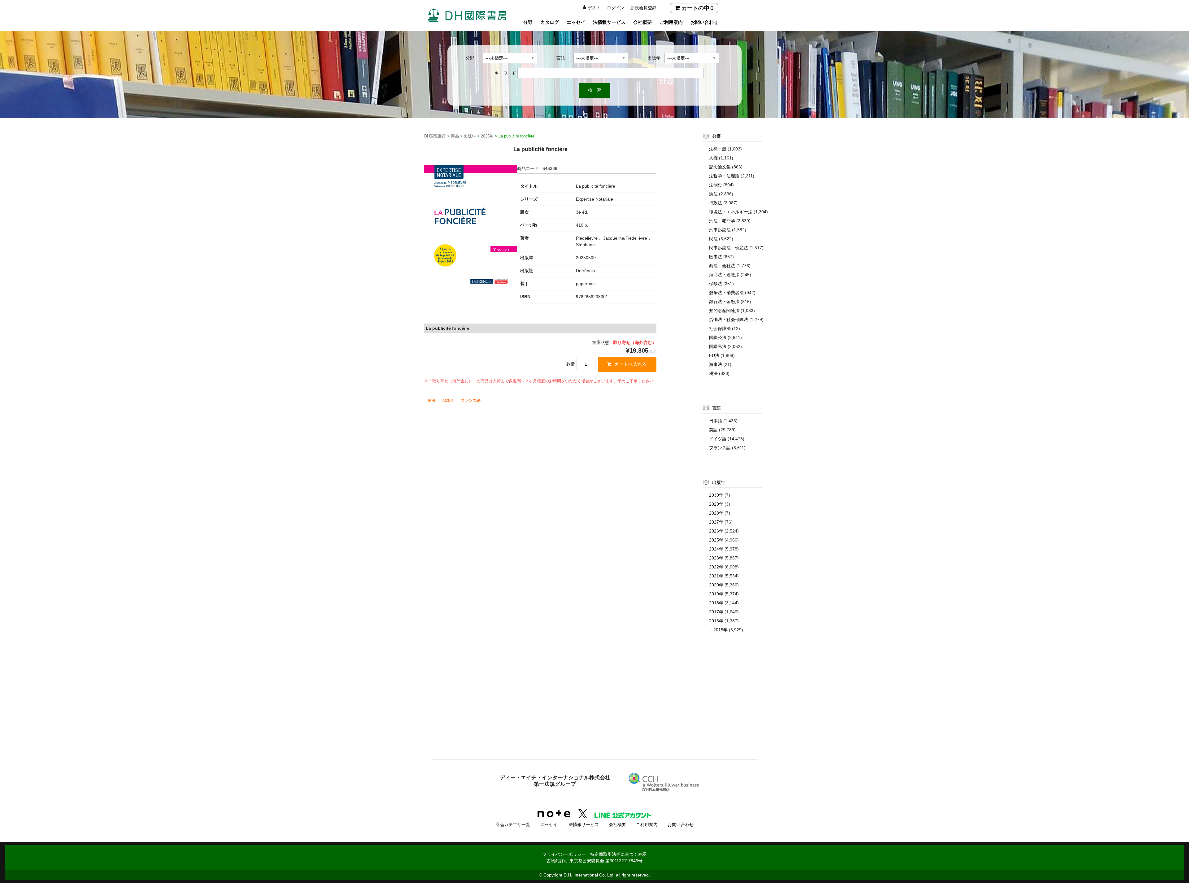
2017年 (716, 611)
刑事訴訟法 (720, 229)
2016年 (716, 620)
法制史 (715, 184)
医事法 (715, 256)
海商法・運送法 (724, 274)
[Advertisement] (594, 708)
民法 (431, 400)
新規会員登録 (643, 7)
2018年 (716, 602)
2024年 (716, 548)
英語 (713, 429)
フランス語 (470, 400)
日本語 (715, 420)
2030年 (716, 495)
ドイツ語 (717, 438)
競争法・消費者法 (726, 292)
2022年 (716, 566)
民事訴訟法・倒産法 (728, 247)
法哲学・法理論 (724, 175)
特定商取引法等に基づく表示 (618, 854)
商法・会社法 (722, 265)
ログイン (615, 7)
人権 (713, 157)
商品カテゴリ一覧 (512, 824)
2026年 (716, 530)
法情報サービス (609, 22)
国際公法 (717, 337)
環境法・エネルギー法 (730, 211)
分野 (528, 22)
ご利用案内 (671, 22)
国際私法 (717, 346)
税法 (713, 373)
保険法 (715, 283)
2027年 (716, 522)
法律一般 (717, 148)
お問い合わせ (704, 22)
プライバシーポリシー (564, 854)
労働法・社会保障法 (728, 319)
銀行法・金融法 (724, 301)
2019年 (716, 593)
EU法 (714, 355)
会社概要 (642, 22)
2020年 (716, 584)
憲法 (713, 193)
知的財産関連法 (724, 310)
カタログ (549, 22)
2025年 (448, 400)
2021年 (716, 575)
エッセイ (576, 22)
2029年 (716, 504)
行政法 (715, 202)
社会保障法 (720, 328)
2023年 (716, 557)
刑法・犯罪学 (722, 220)
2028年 (716, 513)
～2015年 (718, 629)
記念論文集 (720, 166)
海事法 (715, 364)
